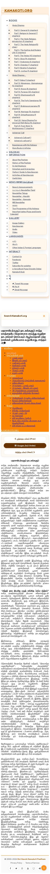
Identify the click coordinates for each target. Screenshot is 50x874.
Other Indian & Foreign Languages (26, 247)
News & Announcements (22, 187)
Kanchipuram (17, 226)
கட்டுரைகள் (17, 415)
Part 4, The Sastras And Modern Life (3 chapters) (26, 51)
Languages (16, 236)
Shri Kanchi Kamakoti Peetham (31, 859)
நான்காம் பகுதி (19, 365)
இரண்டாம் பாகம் (19, 360)
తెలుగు (15, 244)
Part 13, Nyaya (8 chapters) (25, 89)
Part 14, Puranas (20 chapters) (26, 92)
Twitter (15, 263)
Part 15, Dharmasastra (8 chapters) (23, 96)
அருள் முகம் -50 (19, 413)
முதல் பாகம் (17, 358)
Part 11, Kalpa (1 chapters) (24, 80)
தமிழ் (14, 241)
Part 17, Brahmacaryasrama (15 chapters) (26, 107)
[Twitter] (16, 868)
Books (13, 20)
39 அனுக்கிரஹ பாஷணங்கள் (25, 390)
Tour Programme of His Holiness (25, 208)
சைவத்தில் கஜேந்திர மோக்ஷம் (25, 393)
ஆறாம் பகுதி (18, 370)
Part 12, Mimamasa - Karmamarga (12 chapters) (27, 84)
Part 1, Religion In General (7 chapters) (25, 34)
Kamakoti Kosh (18, 272)
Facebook (16, 259)
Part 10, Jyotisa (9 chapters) (26, 71)
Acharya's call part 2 (22, 141)
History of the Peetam (21, 163)
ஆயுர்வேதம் (17, 408)
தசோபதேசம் (18, 383)
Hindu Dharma (18, 25)
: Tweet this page (21, 283)
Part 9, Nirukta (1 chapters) (25, 68)
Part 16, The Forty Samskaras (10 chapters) (26, 101)
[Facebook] (10, 868)
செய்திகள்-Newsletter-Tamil (23, 190)
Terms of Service (32, 863)
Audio (14, 229)
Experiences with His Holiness (24, 145)
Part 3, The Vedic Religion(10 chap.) (25, 45)
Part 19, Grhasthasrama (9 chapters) (24, 116)
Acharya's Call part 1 (22, 137)
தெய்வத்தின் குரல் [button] (15, 355)
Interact (14, 251)
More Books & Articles (21, 148)
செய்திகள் (11, 353)
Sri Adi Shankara (19, 166)
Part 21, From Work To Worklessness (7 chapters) (23, 127)
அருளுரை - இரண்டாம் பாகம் (25, 388)
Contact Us (17, 256)
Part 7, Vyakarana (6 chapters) (27, 62)
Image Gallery (18, 223)
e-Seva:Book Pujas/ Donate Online (26, 269)
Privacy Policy (16, 863)
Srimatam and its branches (23, 169)
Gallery (14, 218)
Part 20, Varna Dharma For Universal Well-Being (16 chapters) (26, 121)
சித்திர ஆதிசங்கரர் (21, 410)
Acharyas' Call (18, 133)
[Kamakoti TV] (33, 868)
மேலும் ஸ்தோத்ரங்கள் (22, 400)
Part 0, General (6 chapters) (26, 30)
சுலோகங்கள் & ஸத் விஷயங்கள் (26, 403)
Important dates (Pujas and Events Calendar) (25, 213)
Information (17, 154)
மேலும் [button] (9, 405)
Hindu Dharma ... (19, 75)
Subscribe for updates (21, 266)
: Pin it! (16, 287)
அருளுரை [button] (11, 375)
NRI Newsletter (18, 202)
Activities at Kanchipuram (23, 175)
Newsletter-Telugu (20, 193)
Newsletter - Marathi (21, 196)
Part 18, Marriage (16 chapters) (27, 112)
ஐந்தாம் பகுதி (18, 368)
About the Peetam (20, 160)
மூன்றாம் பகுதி (19, 363)
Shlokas (14, 152)
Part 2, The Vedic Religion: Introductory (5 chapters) (24, 40)
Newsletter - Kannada (21, 199)
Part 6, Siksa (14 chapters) (25, 59)
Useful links (17, 178)
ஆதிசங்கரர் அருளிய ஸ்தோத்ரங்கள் (28, 398)
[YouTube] (28, 868)
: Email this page (21, 290)
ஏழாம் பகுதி (17, 373)
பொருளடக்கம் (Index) (26, 445)
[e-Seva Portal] (39, 868)
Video (14, 232)
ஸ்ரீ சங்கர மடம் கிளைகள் (23, 426)
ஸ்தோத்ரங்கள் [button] (13, 395)
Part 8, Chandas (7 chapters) (26, 65)
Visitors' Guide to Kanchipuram (25, 172)
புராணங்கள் (17, 378)
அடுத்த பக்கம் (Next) (24, 452)
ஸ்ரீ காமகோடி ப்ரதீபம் (21, 418)
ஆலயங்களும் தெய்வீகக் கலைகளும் (28, 380)
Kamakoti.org (18, 10)
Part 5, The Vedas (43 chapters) (27, 56)
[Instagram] (22, 868)
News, (21, 182)
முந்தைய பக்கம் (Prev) (26, 439)
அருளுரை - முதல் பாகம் (23, 385)
